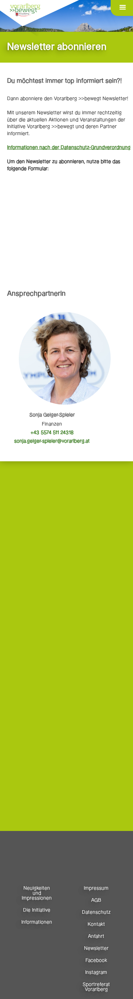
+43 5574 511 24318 (52, 432)
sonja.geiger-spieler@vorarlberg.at (52, 441)
